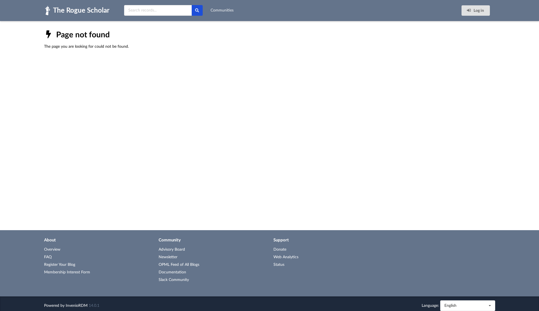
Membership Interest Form (67, 272)
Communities (222, 10)
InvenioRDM (77, 306)
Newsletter (168, 257)
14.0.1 (94, 306)
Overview (52, 249)
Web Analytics (285, 257)
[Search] (197, 10)
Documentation (172, 272)
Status (278, 265)
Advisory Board (172, 249)
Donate (279, 249)
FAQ (48, 257)
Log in (478, 11)
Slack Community (174, 280)
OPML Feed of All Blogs (179, 265)
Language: (430, 306)
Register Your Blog (59, 265)
